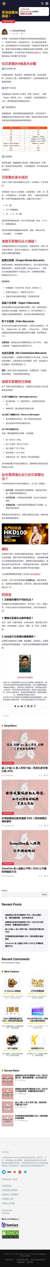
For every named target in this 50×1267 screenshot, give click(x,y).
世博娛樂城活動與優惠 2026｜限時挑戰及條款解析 (24, 937)
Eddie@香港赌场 (18, 31)
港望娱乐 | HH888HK (10, 1194)
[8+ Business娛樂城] (12, 988)
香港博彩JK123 (37, 1048)
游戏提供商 (21, 1262)
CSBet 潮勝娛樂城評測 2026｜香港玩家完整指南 (12, 1019)
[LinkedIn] (25, 1172)
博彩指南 (30, 1262)
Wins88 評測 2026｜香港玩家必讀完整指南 (37, 1019)
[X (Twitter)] (4, 1172)
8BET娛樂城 (12, 1048)
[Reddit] (28, 706)
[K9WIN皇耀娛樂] (37, 988)
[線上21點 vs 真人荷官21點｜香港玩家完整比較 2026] (25, 747)
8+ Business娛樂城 (12, 991)
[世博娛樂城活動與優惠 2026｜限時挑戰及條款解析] (25, 797)
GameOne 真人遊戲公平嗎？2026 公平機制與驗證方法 (24, 944)
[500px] (35, 706)
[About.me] (9, 1172)
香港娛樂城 (35, 574)
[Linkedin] (18, 706)
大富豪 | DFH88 (8, 1203)
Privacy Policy (9, 1259)
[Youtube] (22, 706)
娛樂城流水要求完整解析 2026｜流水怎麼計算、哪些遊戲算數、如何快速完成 (23, 916)
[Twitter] (15, 706)
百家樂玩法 (36, 52)
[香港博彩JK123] (37, 1045)
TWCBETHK (6, 1186)
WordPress (42, 1254)
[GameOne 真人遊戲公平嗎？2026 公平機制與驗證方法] (25, 847)
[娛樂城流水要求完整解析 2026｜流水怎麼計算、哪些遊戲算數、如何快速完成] (7, 1085)
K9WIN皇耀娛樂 (37, 991)
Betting (6, 716)
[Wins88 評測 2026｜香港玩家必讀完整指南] (37, 1016)
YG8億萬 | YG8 (7, 1199)
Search (4, 890)
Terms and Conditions (38, 1259)
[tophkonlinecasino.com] (4, 3)
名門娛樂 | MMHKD (10, 1190)
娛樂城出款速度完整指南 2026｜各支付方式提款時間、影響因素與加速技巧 (24, 923)
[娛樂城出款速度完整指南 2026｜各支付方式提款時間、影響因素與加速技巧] (7, 1099)
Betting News (8, 21)
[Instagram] (25, 706)
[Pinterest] (31, 706)
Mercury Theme (25, 1256)
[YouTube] (20, 1172)
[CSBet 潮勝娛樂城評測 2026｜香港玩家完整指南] (12, 1016)
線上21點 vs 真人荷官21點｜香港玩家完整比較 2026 (24, 930)
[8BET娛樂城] (12, 1045)
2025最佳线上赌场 (22, 1259)
